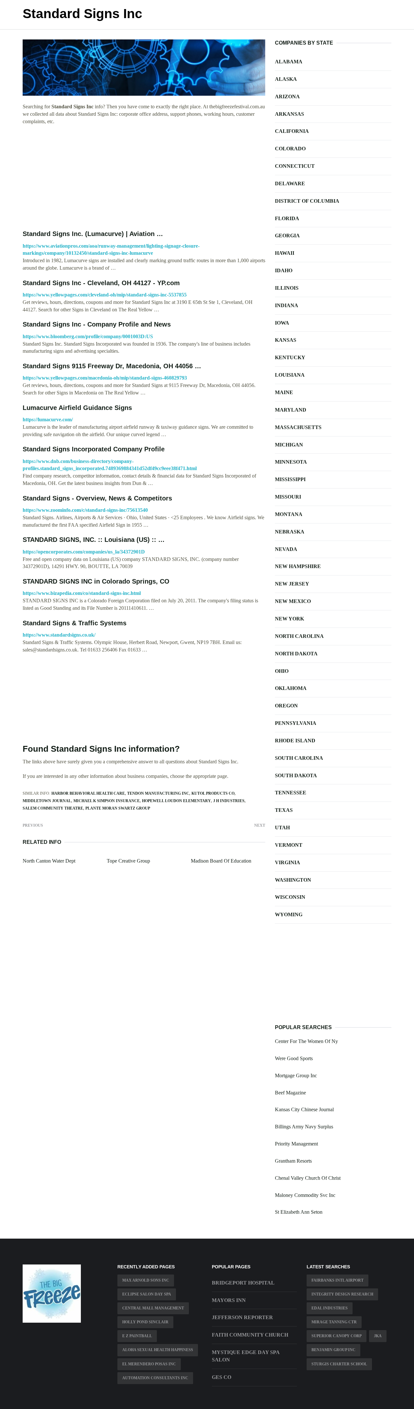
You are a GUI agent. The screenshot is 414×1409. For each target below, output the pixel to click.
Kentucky (290, 357)
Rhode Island (295, 740)
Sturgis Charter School (339, 1364)
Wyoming (288, 914)
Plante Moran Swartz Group (117, 808)
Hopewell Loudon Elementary (176, 801)
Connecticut (295, 166)
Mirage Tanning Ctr (334, 1322)
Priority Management (296, 1143)
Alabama (288, 61)
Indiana (286, 305)
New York (289, 618)
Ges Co (221, 1377)
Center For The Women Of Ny (306, 1041)
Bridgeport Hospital (243, 1282)
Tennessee (290, 792)
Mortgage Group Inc (296, 1075)
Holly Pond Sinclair (145, 1322)
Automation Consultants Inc (155, 1378)
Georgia (287, 235)
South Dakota (296, 775)
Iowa (282, 323)
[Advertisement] (144, 177)
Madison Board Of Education (221, 861)
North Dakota (296, 653)
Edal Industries (329, 1308)
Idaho (283, 270)
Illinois (287, 288)
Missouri (288, 497)
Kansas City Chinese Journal (304, 1109)
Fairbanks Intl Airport (337, 1280)
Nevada (286, 549)
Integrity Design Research (342, 1294)
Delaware (290, 183)
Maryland (290, 410)
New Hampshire (298, 566)
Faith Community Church (250, 1335)
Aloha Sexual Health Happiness (157, 1350)
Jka (378, 1336)
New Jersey (292, 583)
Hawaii (284, 253)
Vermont (288, 845)
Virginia (287, 862)
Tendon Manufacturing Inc (158, 793)
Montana (288, 514)
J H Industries (229, 801)
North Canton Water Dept (49, 861)
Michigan (289, 444)
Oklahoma (291, 688)
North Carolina (299, 636)
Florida (287, 218)
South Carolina (299, 758)
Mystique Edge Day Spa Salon (245, 1356)
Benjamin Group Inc (333, 1350)
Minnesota (291, 462)
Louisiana (290, 375)
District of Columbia (307, 201)
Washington (293, 880)
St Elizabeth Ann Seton (298, 1212)
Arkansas (289, 114)
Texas (284, 810)
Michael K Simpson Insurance (106, 801)
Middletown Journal (47, 801)
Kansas (285, 340)
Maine (284, 392)
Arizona (287, 96)
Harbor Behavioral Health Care (88, 793)
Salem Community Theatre (53, 808)
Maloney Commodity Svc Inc (305, 1195)
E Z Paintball (137, 1336)
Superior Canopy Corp (336, 1336)
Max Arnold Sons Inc (145, 1280)
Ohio (282, 671)
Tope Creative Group (128, 861)
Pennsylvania (295, 723)
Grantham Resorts (293, 1161)
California (292, 131)
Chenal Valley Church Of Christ (308, 1178)
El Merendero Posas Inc (149, 1364)
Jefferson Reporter (242, 1317)
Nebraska (289, 531)
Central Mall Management (153, 1308)
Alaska (286, 79)
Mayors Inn (229, 1300)
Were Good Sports (294, 1058)
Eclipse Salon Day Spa (146, 1294)
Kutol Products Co (212, 793)
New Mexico (293, 601)
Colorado (290, 148)
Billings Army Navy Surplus (304, 1126)
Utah (282, 827)
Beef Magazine (290, 1092)
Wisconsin (290, 897)
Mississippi (290, 479)
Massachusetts (298, 427)
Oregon (286, 705)
